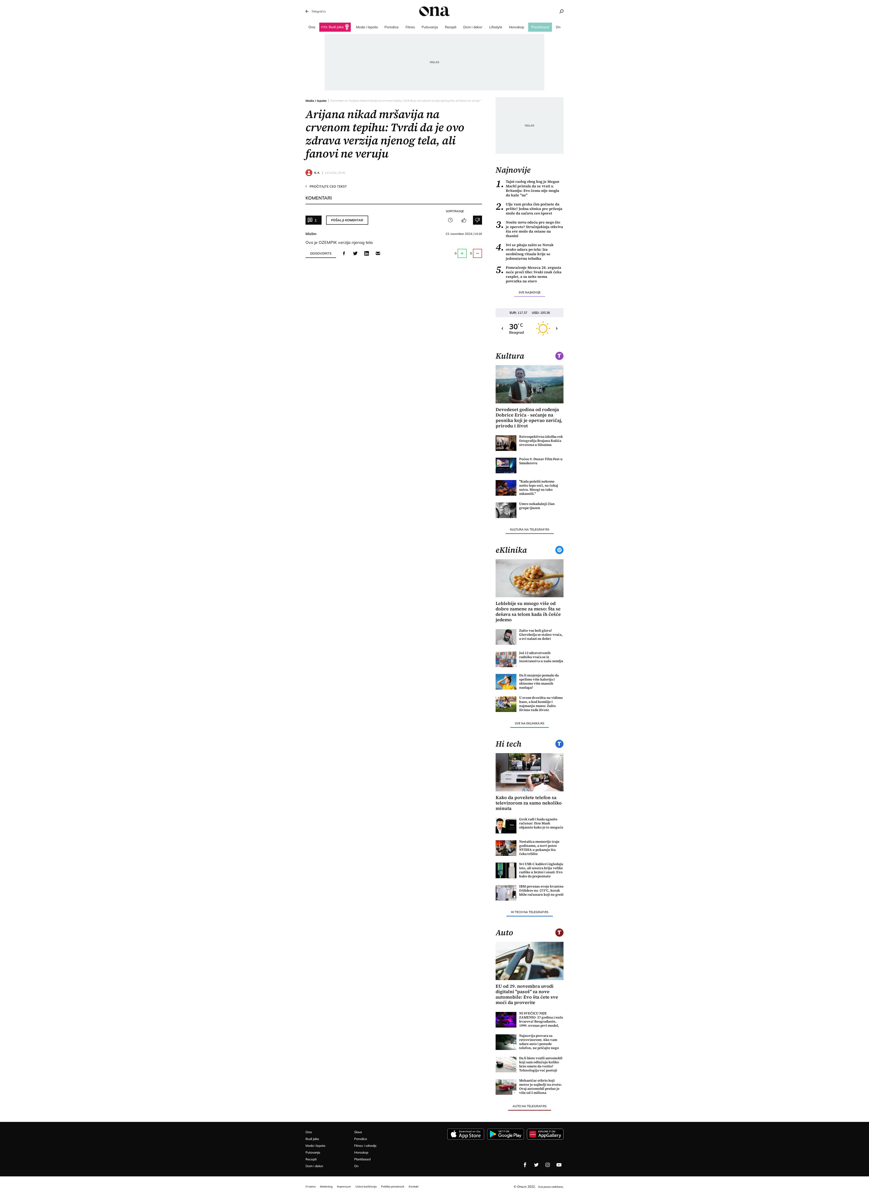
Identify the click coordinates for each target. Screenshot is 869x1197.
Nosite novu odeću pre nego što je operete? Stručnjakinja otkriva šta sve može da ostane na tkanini (529, 229)
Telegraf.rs (318, 11)
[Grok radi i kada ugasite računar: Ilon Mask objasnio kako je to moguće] (506, 825)
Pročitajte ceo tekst (326, 186)
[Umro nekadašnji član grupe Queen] (506, 510)
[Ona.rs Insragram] (547, 1164)
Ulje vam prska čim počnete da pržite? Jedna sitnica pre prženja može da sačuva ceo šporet (529, 208)
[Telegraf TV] (558, 1164)
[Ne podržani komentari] (477, 220)
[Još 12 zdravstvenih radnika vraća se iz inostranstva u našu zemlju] (506, 659)
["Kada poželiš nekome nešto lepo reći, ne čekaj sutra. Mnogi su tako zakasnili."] (506, 488)
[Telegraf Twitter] (536, 1164)
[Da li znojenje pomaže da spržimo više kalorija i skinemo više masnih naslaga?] (506, 682)
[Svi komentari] (450, 220)
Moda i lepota (316, 101)
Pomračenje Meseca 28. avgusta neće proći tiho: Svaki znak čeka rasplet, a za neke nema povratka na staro (528, 274)
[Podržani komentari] (463, 220)
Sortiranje (455, 211)
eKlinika (511, 550)
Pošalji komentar (347, 220)
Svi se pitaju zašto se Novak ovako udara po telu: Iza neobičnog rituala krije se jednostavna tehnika (525, 252)
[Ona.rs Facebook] (525, 1164)
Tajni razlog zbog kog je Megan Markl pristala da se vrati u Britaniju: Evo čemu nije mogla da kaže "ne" (527, 188)
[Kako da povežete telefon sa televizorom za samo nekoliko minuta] (529, 772)
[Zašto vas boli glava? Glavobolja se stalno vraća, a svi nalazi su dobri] (506, 637)
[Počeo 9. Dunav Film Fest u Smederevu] (506, 465)
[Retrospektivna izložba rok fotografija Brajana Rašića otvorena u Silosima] (506, 443)
